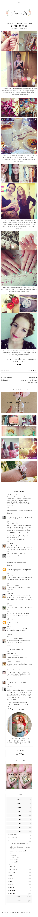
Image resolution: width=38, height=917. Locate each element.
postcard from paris (15, 857)
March (12, 887)
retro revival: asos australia (18, 851)
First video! (13, 866)
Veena (9, 686)
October (13, 841)
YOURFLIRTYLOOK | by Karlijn (17, 613)
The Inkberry (11, 585)
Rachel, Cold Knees (13, 661)
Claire (9, 593)
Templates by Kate (26, 912)
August (12, 872)
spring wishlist (14, 860)
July (11, 875)
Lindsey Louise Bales (13, 638)
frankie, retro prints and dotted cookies (19, 844)
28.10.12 (9, 513)
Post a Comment (7, 708)
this (30, 226)
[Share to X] (29, 371)
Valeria (9, 567)
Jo (7, 605)
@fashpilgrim (16, 537)
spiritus (12, 853)
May (11, 881)
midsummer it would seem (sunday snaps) (29, 381)
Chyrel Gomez (11, 515)
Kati (8, 575)
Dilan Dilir (10, 620)
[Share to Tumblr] (33, 371)
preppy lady (13, 855)
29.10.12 (9, 625)
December (13, 835)
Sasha (9, 543)
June (11, 878)
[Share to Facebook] (27, 371)
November (13, 838)
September (13, 869)
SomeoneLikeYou (12, 670)
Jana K (9, 626)
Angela (9, 680)
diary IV (12, 864)
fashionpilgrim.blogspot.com (22, 536)
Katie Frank (10, 653)
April (11, 884)
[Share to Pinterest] (31, 371)
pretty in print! (14, 862)
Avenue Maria (9, 912)
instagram (5, 370)
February (13, 890)
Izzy (5, 220)
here (10, 90)
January (13, 893)
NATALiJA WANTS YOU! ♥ (15, 553)
